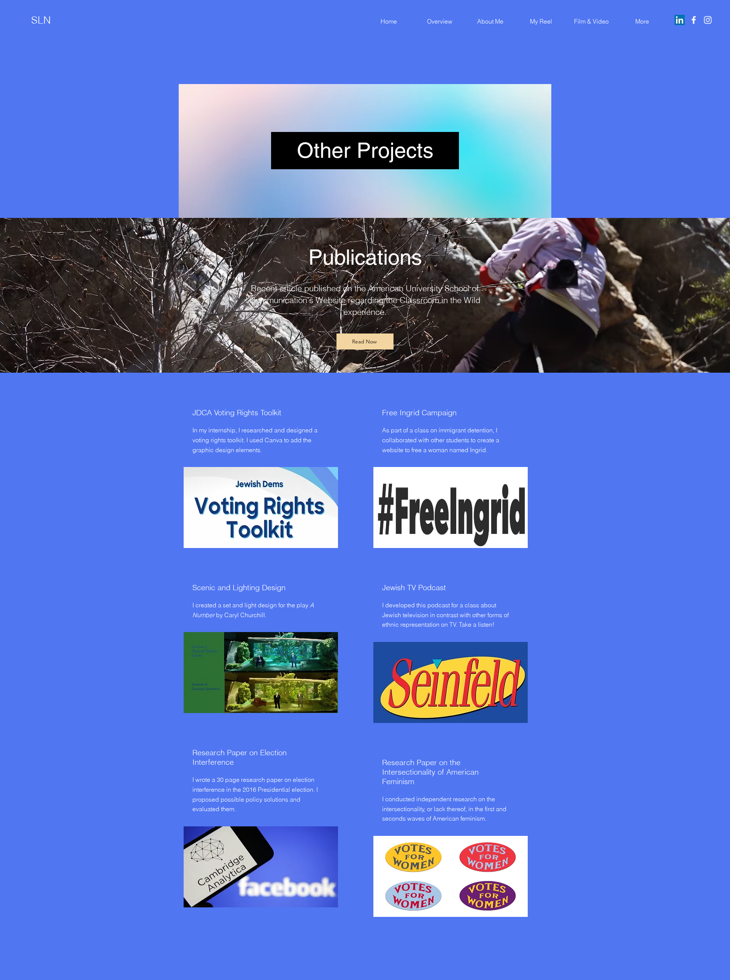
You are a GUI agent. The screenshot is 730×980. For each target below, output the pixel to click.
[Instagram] (708, 20)
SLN (41, 20)
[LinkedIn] (679, 20)
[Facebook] (694, 20)
